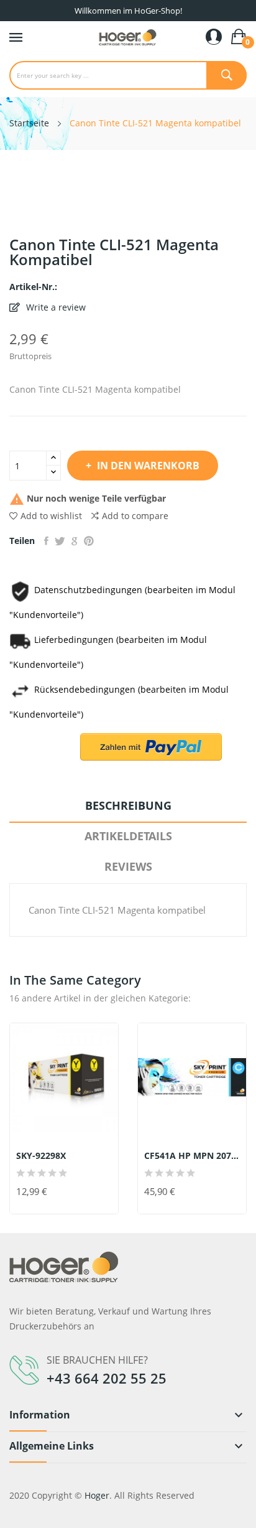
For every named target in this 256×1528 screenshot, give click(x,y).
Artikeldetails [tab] (128, 835)
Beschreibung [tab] (128, 805)
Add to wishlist (51, 516)
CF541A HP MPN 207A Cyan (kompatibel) (192, 1155)
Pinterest (89, 541)
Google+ (74, 541)
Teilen (46, 541)
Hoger (97, 1495)
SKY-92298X (41, 1155)
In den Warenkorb (148, 465)
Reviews (128, 866)
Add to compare (135, 516)
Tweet (60, 541)
